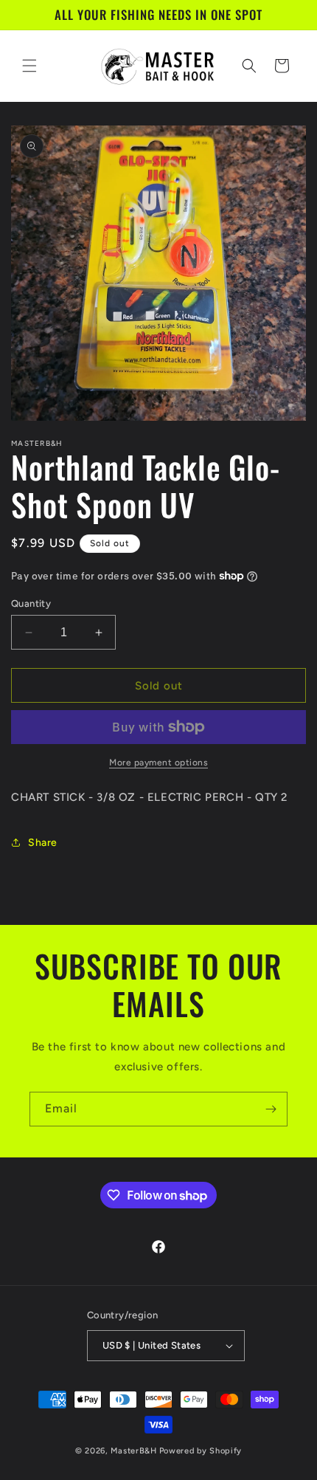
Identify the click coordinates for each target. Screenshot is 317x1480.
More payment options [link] (158, 762)
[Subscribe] (270, 1109)
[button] (29, 65)
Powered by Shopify (201, 1451)
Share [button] (43, 842)
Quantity (31, 603)
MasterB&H (133, 1451)
